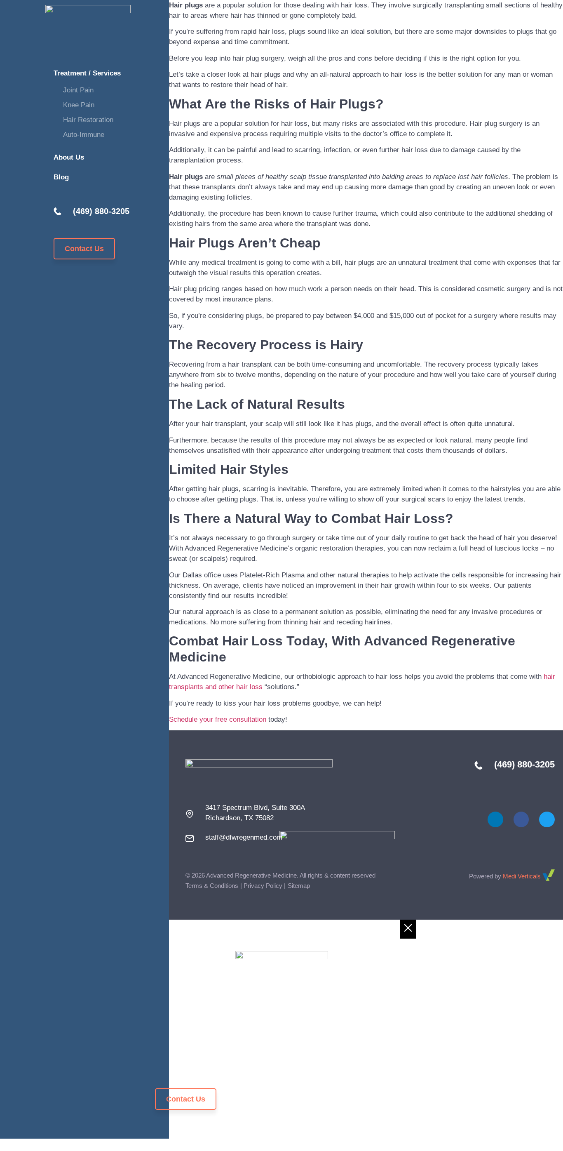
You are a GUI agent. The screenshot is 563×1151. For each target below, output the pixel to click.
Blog (61, 177)
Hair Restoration (88, 120)
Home (165, 1018)
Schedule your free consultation (217, 719)
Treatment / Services (87, 73)
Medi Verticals (522, 876)
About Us (69, 157)
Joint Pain (78, 90)
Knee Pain (78, 105)
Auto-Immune (83, 135)
